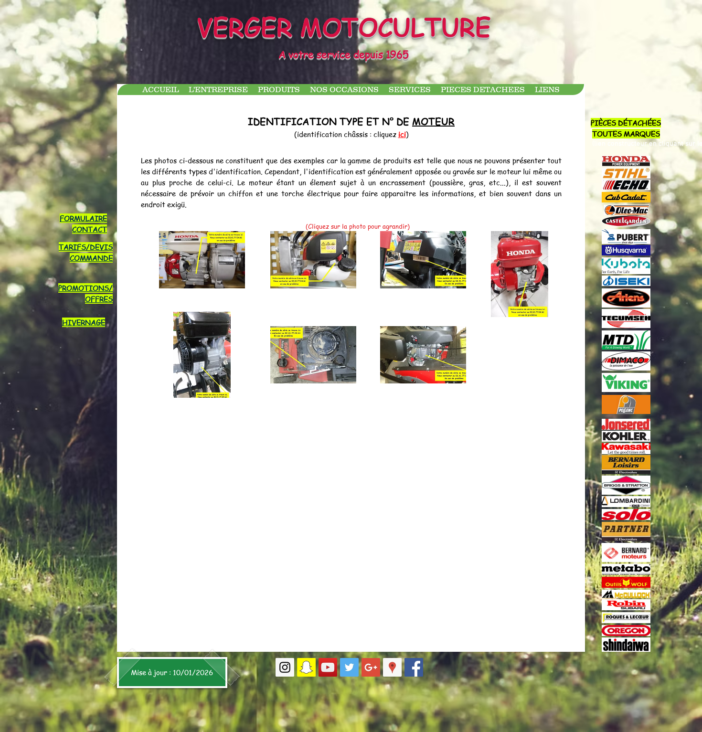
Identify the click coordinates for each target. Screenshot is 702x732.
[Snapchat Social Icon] (306, 667)
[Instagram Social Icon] (285, 667)
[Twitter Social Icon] (349, 667)
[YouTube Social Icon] (328, 667)
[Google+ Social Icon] (371, 667)
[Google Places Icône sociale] (392, 667)
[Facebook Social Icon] (413, 667)
